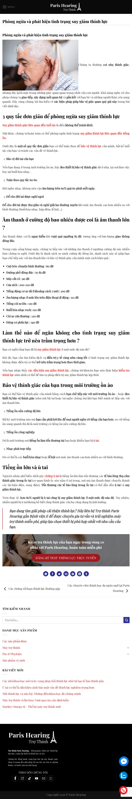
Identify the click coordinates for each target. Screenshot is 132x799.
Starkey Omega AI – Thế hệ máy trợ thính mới (31, 707)
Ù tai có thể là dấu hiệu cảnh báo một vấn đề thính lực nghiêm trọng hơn (48, 687)
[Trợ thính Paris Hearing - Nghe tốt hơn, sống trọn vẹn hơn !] (66, 7)
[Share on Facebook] (52, 573)
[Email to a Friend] (66, 573)
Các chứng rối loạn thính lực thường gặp (34, 588)
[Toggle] (128, 647)
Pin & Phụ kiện (12, 654)
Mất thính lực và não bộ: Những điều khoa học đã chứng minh (41, 694)
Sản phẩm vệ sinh (13, 660)
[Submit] (126, 620)
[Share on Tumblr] (86, 573)
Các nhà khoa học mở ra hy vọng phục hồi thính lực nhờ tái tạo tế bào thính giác (53, 681)
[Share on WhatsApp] (45, 573)
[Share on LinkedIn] (79, 573)
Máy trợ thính (11, 648)
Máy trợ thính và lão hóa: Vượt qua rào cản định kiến (35, 700)
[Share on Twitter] (59, 573)
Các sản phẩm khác (14, 641)
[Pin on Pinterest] (72, 573)
